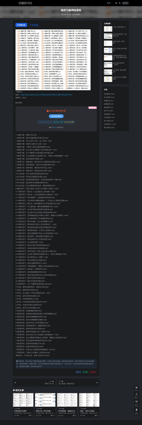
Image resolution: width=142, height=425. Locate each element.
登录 (126, 3)
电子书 (106, 111)
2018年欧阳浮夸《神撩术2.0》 (120, 35)
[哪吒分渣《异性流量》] (45, 400)
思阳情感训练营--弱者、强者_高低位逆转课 (120, 57)
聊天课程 (107, 127)
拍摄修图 (107, 104)
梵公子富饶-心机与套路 (120, 49)
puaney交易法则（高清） (118, 64)
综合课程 (77, 14)
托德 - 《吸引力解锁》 (87, 411)
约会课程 (107, 117)
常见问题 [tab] (35, 25)
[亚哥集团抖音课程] (23, 400)
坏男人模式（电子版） (119, 42)
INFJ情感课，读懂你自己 (66, 411)
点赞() (94, 372)
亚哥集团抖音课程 (20, 411)
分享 (79, 372)
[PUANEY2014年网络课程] (108, 79)
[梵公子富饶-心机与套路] (108, 50)
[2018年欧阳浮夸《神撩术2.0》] (108, 36)
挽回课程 (107, 107)
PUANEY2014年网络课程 (119, 78)
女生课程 (107, 97)
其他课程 (107, 94)
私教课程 (107, 114)
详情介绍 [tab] (22, 25)
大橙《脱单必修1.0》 (120, 27)
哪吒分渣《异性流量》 (44, 411)
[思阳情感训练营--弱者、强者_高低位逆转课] (108, 57)
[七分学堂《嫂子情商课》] (108, 72)
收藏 (86, 372)
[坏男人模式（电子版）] (108, 43)
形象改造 (107, 101)
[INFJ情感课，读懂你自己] (67, 400)
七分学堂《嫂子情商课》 (119, 71)
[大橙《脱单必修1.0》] (108, 29)
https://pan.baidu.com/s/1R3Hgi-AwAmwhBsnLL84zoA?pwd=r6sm (46, 95)
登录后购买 (57, 116)
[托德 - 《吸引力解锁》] (89, 400)
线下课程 (107, 121)
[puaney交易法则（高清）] (108, 65)
